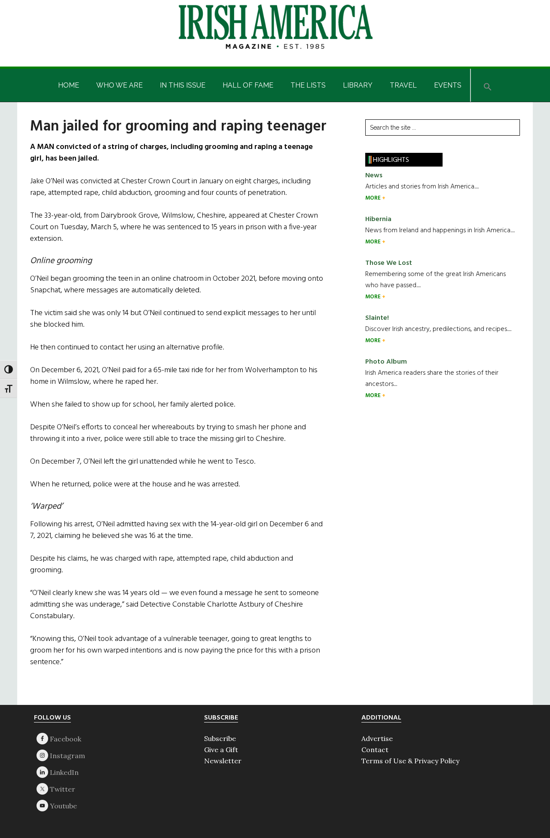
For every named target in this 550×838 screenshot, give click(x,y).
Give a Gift (221, 749)
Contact (374, 749)
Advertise (377, 738)
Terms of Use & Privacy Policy (410, 760)
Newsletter (222, 760)
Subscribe (220, 738)
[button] (488, 85)
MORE (373, 198)
